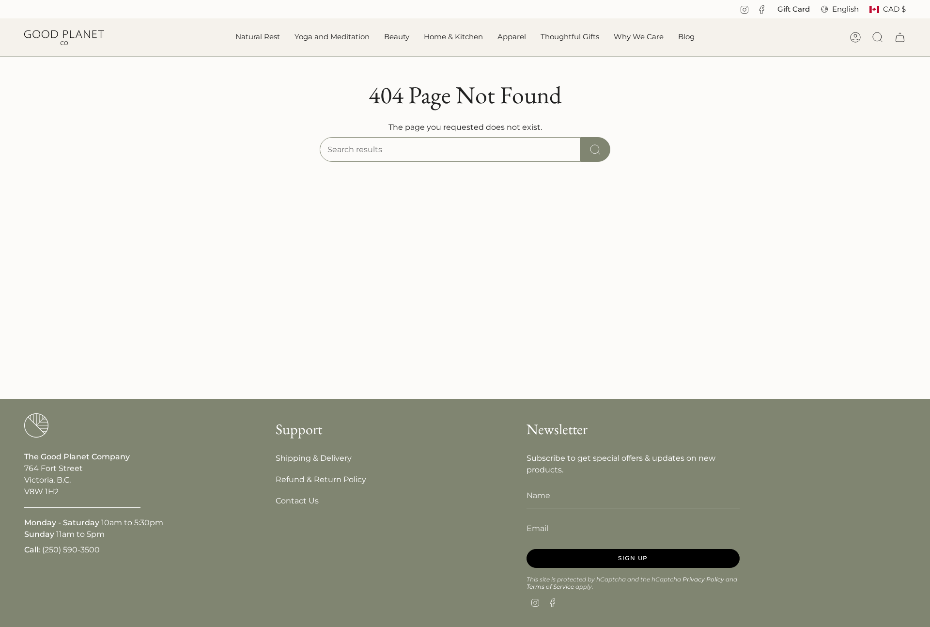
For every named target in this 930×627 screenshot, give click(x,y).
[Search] (595, 149)
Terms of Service (550, 586)
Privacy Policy (703, 579)
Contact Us (297, 500)
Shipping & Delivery (314, 458)
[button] (257, 37)
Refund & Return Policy (321, 479)
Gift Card (793, 9)
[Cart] (900, 37)
